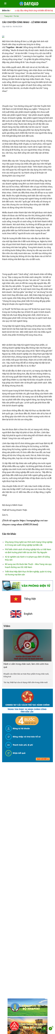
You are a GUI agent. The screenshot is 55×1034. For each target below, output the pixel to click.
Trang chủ (8, 16)
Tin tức (16, 16)
